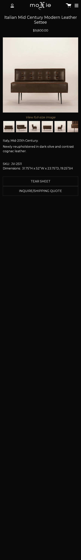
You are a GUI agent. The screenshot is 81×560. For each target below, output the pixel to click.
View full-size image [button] (40, 117)
